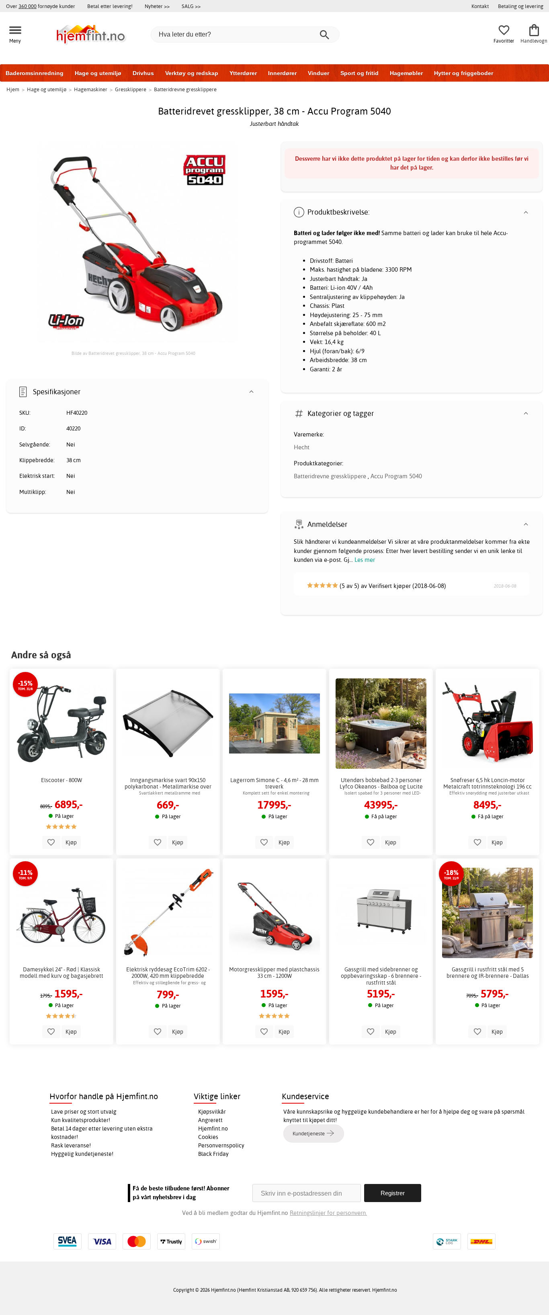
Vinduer (318, 73)
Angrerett (210, 1120)
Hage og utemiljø (98, 73)
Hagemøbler (406, 73)
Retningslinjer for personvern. (328, 1213)
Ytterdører (243, 73)
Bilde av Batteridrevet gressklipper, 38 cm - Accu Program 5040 (133, 353)
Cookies (208, 1137)
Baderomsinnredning (35, 73)
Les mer (364, 559)
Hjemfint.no (213, 1128)
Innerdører (282, 73)
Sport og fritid (359, 73)
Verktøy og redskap (191, 73)
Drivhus (143, 73)
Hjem (12, 89)
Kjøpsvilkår (212, 1111)
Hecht (301, 447)
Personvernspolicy (221, 1145)
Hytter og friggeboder (463, 73)
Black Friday (213, 1153)
